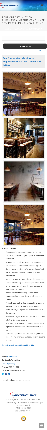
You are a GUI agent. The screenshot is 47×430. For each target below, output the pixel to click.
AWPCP (13, 28)
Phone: (5, 367)
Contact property (8, 363)
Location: (6, 370)
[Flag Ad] (8, 374)
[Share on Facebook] (6, 374)
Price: (4, 356)
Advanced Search (39, 51)
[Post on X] (3, 374)
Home (7, 28)
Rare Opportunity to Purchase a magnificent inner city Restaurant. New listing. (22, 61)
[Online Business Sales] (9, 5)
